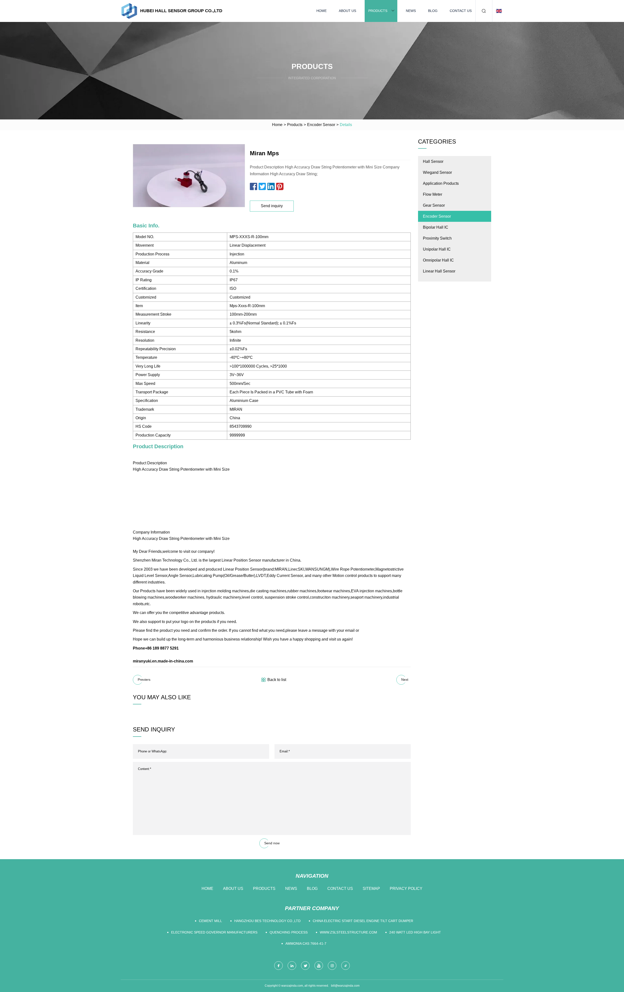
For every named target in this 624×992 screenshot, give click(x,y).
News (411, 11)
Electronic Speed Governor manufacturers (214, 932)
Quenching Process (289, 932)
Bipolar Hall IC (435, 227)
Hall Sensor (433, 161)
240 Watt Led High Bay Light (415, 932)
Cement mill (210, 921)
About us (347, 11)
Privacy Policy (406, 888)
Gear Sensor (434, 205)
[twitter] (305, 965)
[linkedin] (292, 965)
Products (377, 11)
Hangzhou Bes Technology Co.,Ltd (267, 921)
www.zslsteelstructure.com (348, 932)
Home (321, 11)
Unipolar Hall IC (437, 249)
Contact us (461, 11)
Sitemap (371, 888)
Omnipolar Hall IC (438, 260)
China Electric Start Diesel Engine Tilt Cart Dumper (363, 921)
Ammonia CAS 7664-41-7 (305, 943)
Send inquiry (272, 206)
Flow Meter (432, 194)
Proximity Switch (437, 238)
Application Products (441, 183)
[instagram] (332, 965)
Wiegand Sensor (437, 172)
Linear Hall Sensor (439, 271)
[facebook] (278, 965)
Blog (433, 11)
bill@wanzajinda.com (345, 985)
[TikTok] (345, 965)
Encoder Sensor (321, 125)
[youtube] (318, 965)
